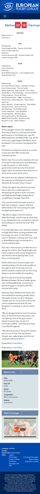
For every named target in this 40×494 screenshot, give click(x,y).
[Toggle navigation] (5, 16)
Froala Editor (17, 343)
